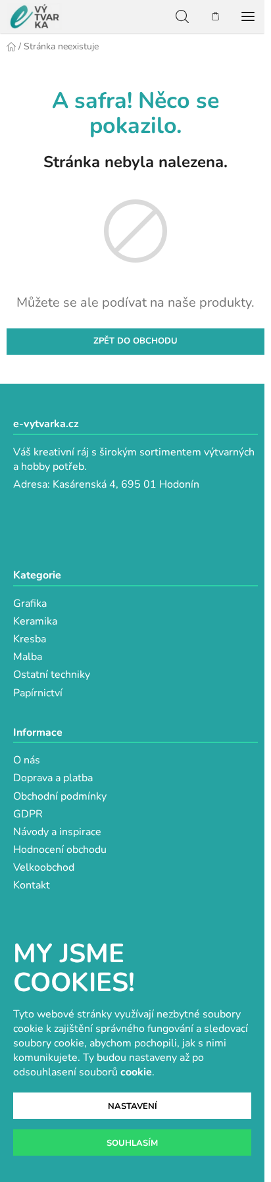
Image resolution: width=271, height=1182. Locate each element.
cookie (136, 1072)
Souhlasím (132, 1143)
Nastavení (132, 1106)
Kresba (29, 639)
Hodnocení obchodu (60, 849)
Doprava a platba (53, 778)
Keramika (35, 621)
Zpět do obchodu (135, 341)
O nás (26, 760)
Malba (27, 657)
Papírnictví (37, 693)
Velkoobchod (43, 867)
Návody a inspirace (57, 832)
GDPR (28, 814)
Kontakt (31, 885)
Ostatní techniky (51, 674)
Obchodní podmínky (60, 796)
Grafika (30, 603)
